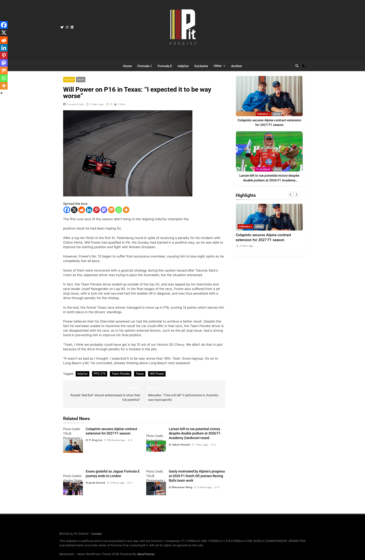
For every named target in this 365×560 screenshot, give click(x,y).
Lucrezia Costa (75, 104)
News (80, 79)
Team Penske (121, 374)
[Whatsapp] (118, 210)
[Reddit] (81, 210)
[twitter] (62, 27)
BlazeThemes (146, 554)
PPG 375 (100, 374)
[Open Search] (296, 65)
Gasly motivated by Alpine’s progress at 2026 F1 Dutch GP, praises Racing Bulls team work (197, 475)
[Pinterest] (96, 210)
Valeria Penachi (181, 444)
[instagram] (67, 27)
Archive (236, 66)
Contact (96, 533)
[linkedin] (72, 27)
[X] (74, 210)
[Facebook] (66, 210)
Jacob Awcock (97, 483)
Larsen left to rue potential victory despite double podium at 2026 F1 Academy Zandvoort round (195, 433)
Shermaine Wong (182, 487)
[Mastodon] (104, 210)
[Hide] (1, 93)
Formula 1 (144, 66)
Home (127, 66)
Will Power (157, 374)
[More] (126, 210)
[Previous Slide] (290, 194)
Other (218, 66)
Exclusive (201, 66)
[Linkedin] (89, 210)
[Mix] (111, 210)
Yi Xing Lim (95, 440)
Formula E (165, 66)
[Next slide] (296, 194)
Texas (140, 374)
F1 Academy (263, 169)
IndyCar (183, 66)
